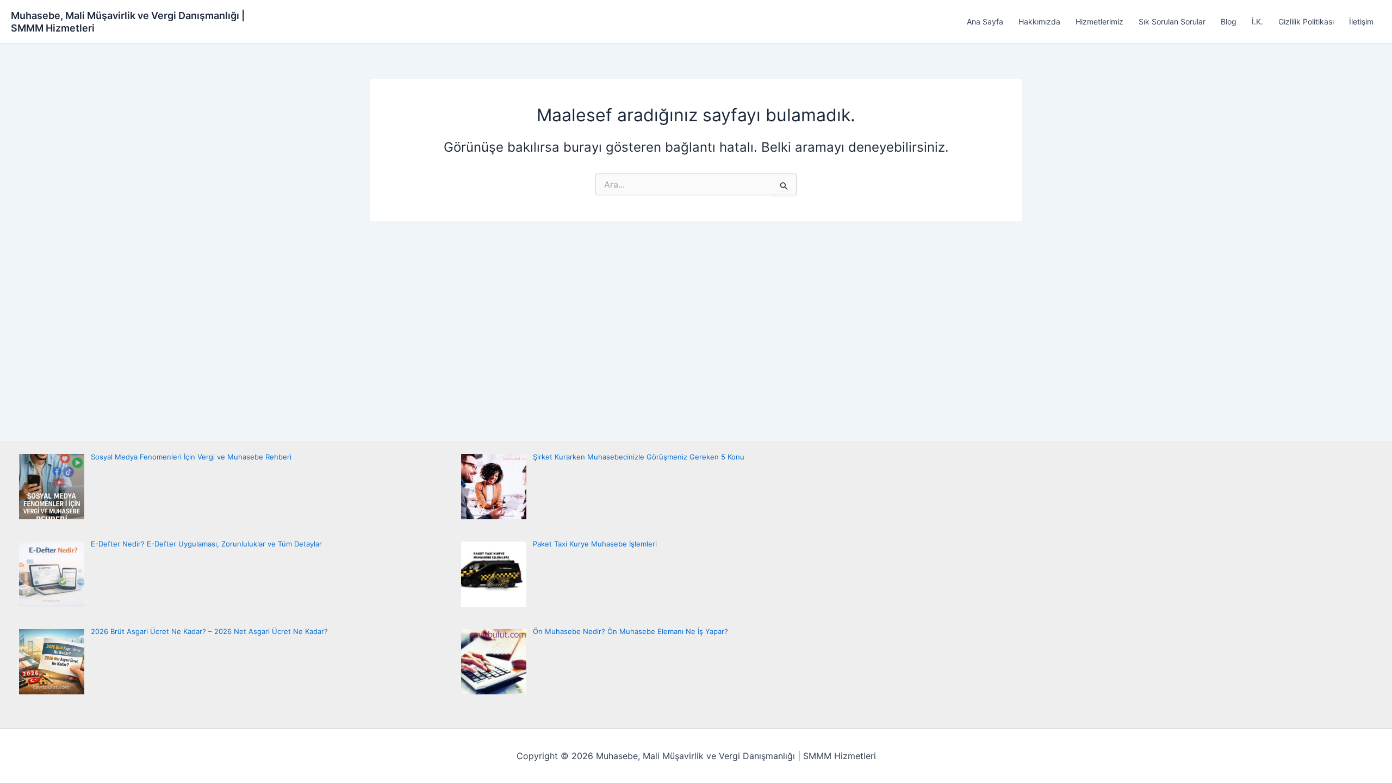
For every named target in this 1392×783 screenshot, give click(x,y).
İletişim (1361, 21)
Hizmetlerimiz (1099, 21)
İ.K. (1257, 21)
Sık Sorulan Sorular (1172, 21)
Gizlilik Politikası (1306, 21)
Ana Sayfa (985, 21)
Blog (1228, 21)
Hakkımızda (1039, 21)
